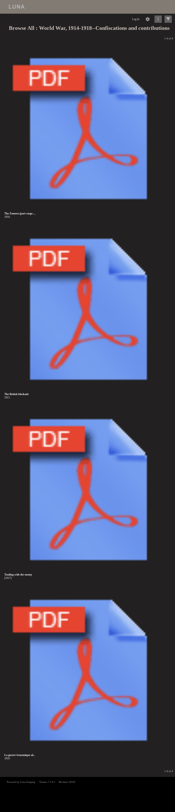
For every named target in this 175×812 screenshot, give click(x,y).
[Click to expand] (168, 19)
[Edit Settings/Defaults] (147, 19)
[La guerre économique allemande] (88, 670)
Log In (135, 19)
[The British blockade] (88, 309)
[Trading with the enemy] (88, 490)
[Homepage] (87, 7)
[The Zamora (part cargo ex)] (88, 129)
